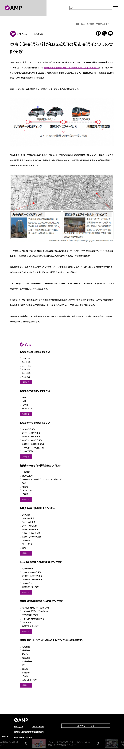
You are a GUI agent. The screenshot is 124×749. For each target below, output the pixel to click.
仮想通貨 (26, 657)
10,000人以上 (28, 540)
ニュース (85, 23)
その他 (25, 404)
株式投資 (26, 650)
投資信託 (26, 647)
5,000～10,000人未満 (31, 536)
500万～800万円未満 (31, 436)
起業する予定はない (30, 626)
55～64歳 (26, 373)
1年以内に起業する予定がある (35, 611)
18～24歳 (26, 358)
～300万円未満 (28, 429)
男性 (24, 397)
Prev (26, 743)
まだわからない (28, 622)
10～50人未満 (28, 518)
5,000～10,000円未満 (31, 572)
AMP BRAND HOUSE (23, 737)
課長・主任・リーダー (30, 475)
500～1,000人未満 (30, 529)
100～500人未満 (29, 525)
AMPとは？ (18, 726)
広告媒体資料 (38, 731)
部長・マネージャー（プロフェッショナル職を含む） (42, 479)
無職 (24, 547)
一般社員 (26, 472)
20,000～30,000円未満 (32, 579)
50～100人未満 (28, 522)
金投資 (25, 668)
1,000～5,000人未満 (31, 533)
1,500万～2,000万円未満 (33, 447)
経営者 (25, 486)
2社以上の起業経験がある (33, 618)
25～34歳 (26, 362)
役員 (24, 483)
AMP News (22, 33)
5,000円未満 (27, 568)
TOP (77, 23)
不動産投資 (27, 661)
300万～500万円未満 (31, 433)
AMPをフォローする (86, 725)
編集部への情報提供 (23, 731)
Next (97, 743)
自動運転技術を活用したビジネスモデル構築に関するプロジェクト (71, 67)
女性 (24, 401)
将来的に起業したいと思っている (36, 607)
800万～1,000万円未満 (32, 440)
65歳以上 (26, 376)
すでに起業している (30, 615)
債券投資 (26, 672)
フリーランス (27, 490)
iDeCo (25, 654)
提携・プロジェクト (99, 23)
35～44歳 (26, 365)
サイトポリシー (38, 726)
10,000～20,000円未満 (32, 576)
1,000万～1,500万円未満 (33, 444)
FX (23, 665)
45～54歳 (26, 369)
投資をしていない (29, 679)
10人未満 (26, 515)
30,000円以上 (28, 583)
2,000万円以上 (28, 451)
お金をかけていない (30, 587)
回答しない (27, 408)
